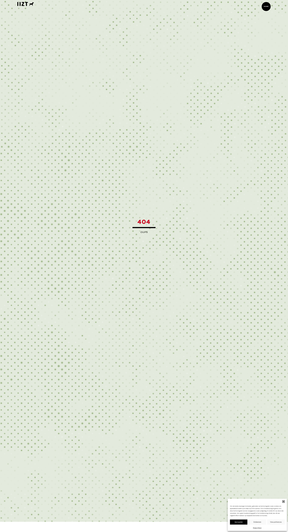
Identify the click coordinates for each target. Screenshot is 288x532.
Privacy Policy (257, 528)
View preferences (276, 522)
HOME (266, 6)
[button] (283, 501)
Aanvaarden (239, 522)
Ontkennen (257, 522)
